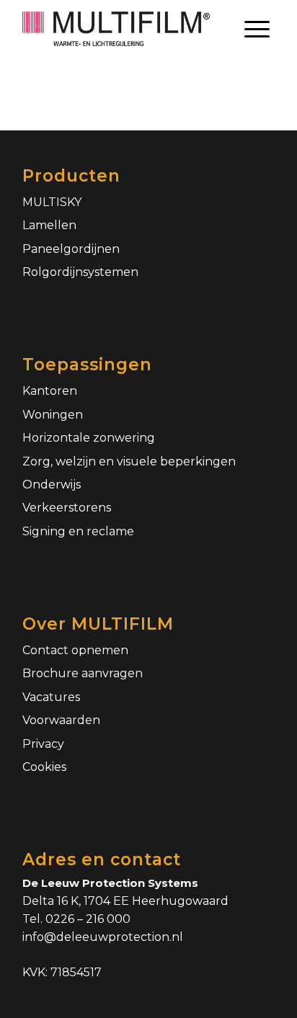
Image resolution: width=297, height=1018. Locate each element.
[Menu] (257, 29)
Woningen (52, 414)
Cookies (44, 767)
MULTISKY (51, 202)
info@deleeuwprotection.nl (102, 937)
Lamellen (49, 225)
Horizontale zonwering (88, 438)
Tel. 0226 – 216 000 (76, 919)
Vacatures (51, 697)
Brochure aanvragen (82, 673)
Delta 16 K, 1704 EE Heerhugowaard (125, 901)
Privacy (43, 744)
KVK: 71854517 (62, 972)
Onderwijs (51, 484)
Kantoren (49, 391)
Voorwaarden (61, 720)
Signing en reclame (78, 531)
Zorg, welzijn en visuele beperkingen (129, 461)
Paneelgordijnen (71, 249)
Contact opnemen (75, 650)
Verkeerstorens (66, 507)
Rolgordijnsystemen (80, 272)
